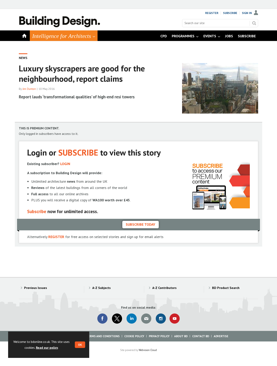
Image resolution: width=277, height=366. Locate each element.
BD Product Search (225, 288)
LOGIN (65, 163)
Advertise (221, 336)
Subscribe (230, 13)
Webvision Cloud (148, 350)
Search (254, 23)
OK (80, 345)
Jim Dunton (29, 89)
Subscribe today (140, 224)
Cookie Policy (134, 336)
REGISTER (56, 236)
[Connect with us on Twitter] (117, 318)
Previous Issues (35, 288)
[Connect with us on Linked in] (131, 318)
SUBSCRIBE (78, 152)
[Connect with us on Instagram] (161, 318)
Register (211, 13)
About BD (181, 336)
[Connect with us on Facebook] (102, 318)
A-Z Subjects (101, 288)
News (23, 58)
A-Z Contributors (164, 288)
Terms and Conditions (103, 336)
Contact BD (200, 336)
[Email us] (146, 318)
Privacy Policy (159, 336)
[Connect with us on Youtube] (174, 318)
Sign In (247, 13)
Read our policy (47, 348)
